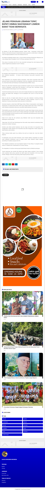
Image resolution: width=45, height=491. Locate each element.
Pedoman (3, 480)
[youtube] (6, 461)
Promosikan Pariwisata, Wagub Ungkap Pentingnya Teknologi (18, 407)
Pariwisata (25, 4)
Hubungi (3, 468)
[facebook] (3, 164)
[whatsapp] (9, 164)
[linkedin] (16, 164)
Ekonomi (33, 4)
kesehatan (25, 431)
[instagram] (5, 461)
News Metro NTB (5, 475)
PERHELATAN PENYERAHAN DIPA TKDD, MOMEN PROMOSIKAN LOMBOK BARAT (21, 317)
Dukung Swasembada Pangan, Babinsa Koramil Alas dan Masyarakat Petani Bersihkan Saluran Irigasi (22, 347)
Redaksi (3, 466)
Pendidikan (20, 4)
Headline (25, 418)
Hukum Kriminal (4, 4)
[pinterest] (13, 164)
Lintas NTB (4, 473)
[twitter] (6, 164)
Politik (10, 4)
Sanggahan (4, 482)
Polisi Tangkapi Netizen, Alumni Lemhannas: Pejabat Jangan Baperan (20, 377)
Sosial (29, 4)
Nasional (4, 425)
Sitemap (33, 1)
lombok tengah (6, 434)
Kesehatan (14, 4)
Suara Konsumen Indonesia (25, 489)
